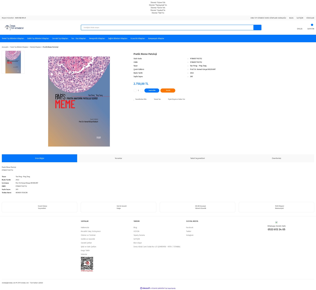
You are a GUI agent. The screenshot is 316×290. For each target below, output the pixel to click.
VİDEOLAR (310, 18)
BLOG (291, 18)
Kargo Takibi (85, 250)
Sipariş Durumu (139, 235)
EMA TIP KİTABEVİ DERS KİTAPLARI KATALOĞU (268, 18)
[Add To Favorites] (140, 99)
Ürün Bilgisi (39, 158)
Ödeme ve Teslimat (88, 235)
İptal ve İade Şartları (88, 247)
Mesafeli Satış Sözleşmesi (91, 231)
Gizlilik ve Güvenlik (88, 239)
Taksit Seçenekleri (197, 158)
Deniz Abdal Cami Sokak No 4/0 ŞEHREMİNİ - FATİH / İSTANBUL (157, 247)
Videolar (84, 254)
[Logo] (14, 27)
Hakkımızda (85, 227)
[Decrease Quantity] (135, 90)
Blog (135, 227)
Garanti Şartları (86, 243)
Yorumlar (118, 158)
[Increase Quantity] (141, 90)
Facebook (189, 227)
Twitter (188, 231)
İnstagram (189, 235)
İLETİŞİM (300, 18)
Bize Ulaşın (138, 243)
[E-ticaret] (157, 288)
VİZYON (136, 231)
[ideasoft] (145, 288)
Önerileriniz (276, 158)
